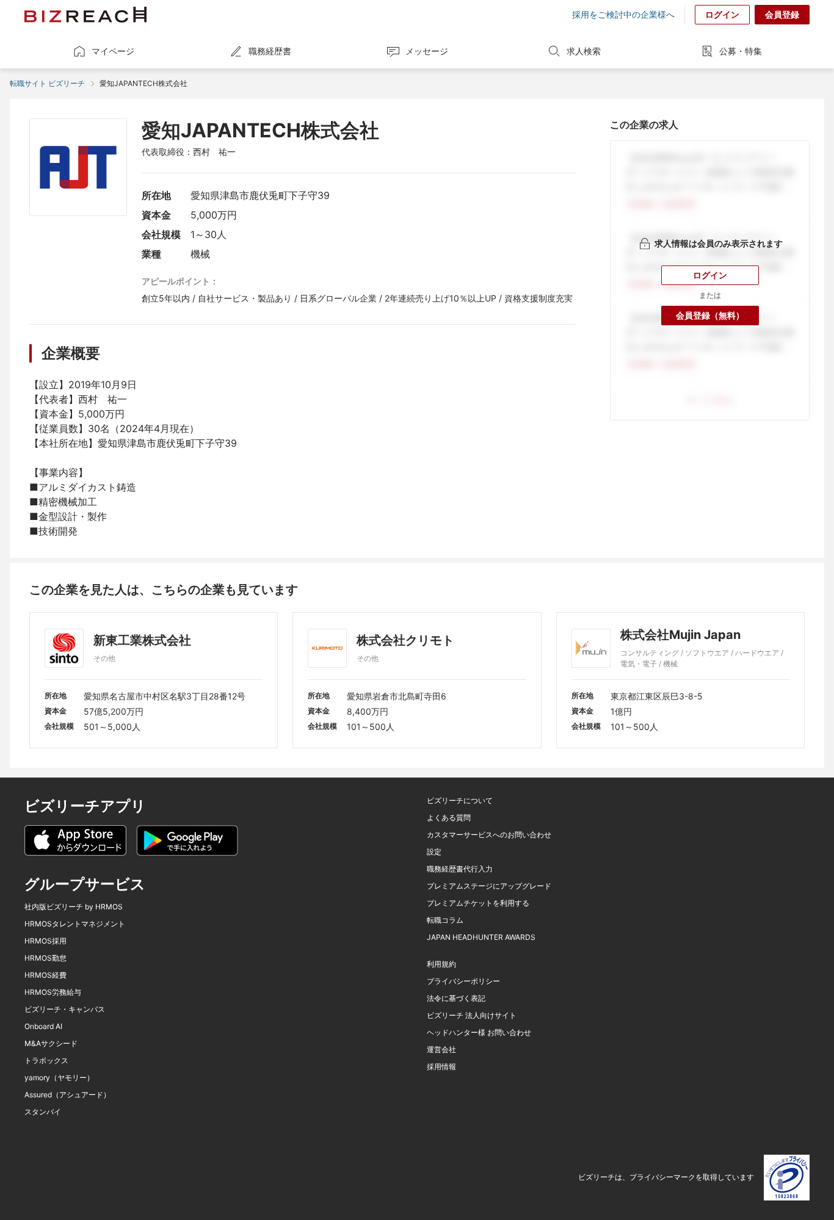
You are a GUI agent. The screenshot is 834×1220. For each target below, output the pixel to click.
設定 (434, 852)
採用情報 (441, 1066)
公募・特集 (740, 51)
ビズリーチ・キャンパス (64, 1009)
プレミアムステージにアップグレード (489, 886)
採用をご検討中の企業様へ (623, 14)
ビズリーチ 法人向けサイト (472, 1015)
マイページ (113, 51)
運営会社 (441, 1049)
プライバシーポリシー (463, 981)
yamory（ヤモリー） (59, 1077)
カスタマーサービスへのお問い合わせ (489, 835)
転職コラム (445, 920)
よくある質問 (449, 817)
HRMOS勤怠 (45, 958)
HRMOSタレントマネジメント (74, 924)
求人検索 (584, 51)
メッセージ (426, 51)
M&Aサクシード (51, 1043)
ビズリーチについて (460, 800)
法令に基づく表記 (456, 998)
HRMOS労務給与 (52, 992)
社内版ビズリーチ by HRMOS (73, 907)
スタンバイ (42, 1112)
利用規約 (441, 964)
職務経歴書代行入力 (460, 869)
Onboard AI (43, 1026)
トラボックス (46, 1060)
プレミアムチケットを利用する (478, 903)
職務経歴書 (269, 51)
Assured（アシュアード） (67, 1095)
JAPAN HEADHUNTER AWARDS (481, 937)
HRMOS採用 (45, 941)
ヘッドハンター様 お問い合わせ (479, 1032)
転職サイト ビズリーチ (47, 83)
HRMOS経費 (45, 975)
